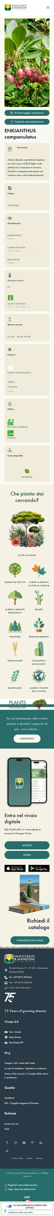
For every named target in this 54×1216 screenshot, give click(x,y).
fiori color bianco (19, 372)
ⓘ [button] (9, 286)
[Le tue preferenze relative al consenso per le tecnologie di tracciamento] (5, 1211)
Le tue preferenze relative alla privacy (30, 1206)
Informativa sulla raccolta (18, 1212)
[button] (48, 7)
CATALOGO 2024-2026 (30, 940)
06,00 (20, 336)
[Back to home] (15, 7)
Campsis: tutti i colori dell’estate (19, 1063)
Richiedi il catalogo (38, 924)
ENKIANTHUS (15, 235)
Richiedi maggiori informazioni (29, 112)
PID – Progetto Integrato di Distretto (21, 1103)
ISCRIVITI (27, 845)
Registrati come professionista (29, 121)
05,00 (11, 336)
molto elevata (17, 303)
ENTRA (27, 854)
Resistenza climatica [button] (16, 280)
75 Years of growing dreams (25, 1010)
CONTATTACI (27, 738)
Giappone (13, 205)
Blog (7, 1053)
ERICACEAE (14, 259)
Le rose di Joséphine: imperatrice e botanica (25, 1068)
